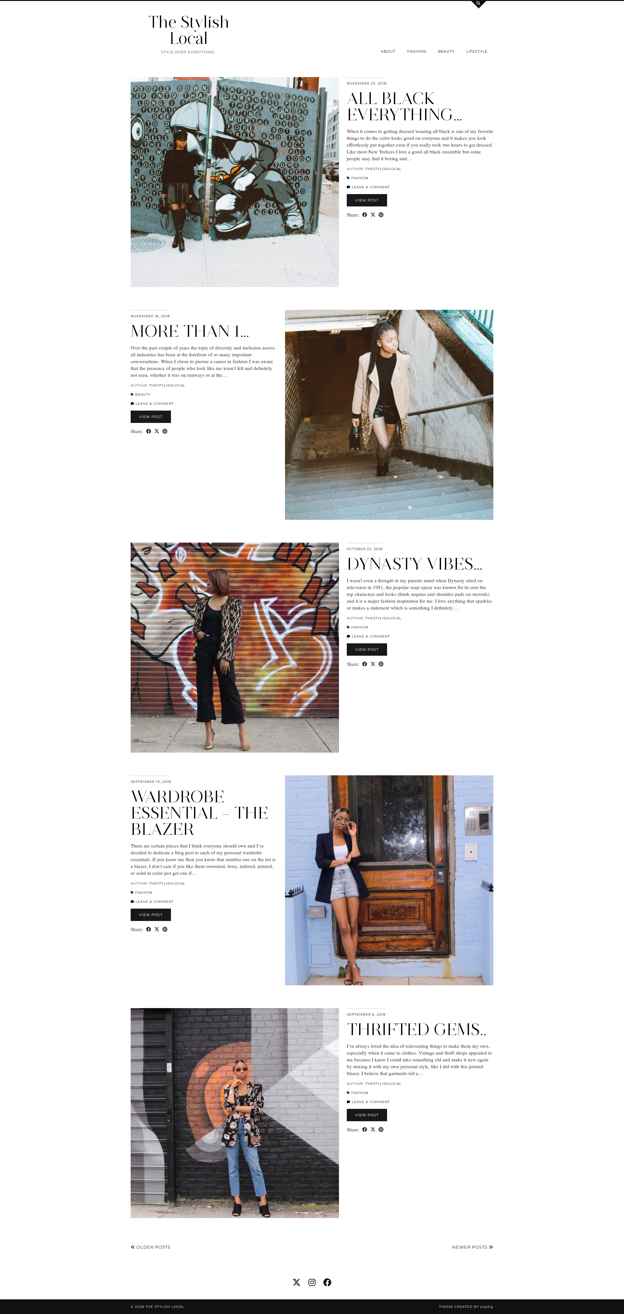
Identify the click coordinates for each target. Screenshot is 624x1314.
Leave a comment (370, 187)
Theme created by (466, 1307)
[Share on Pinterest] (381, 214)
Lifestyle (477, 51)
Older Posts (153, 1247)
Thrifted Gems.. (417, 1029)
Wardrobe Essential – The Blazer (199, 813)
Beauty (446, 51)
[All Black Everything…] (235, 182)
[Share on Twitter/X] (373, 214)
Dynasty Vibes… (415, 564)
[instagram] (312, 1282)
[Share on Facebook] (365, 214)
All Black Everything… (404, 106)
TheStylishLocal (383, 169)
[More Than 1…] (389, 415)
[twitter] (296, 1282)
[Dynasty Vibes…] (235, 648)
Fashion (416, 51)
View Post (367, 200)
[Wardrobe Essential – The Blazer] (389, 880)
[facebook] (327, 1282)
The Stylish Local (188, 30)
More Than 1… (190, 331)
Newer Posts (470, 1247)
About (388, 51)
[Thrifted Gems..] (235, 1113)
